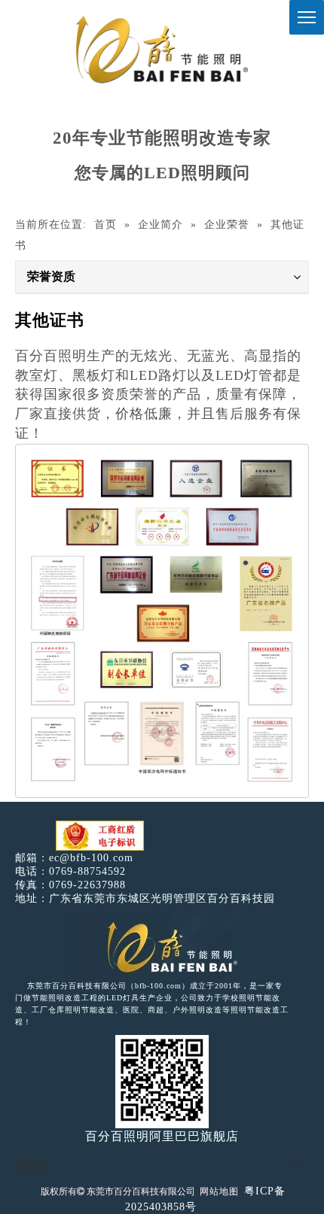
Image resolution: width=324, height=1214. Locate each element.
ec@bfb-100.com (91, 857)
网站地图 (219, 1191)
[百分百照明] (161, 49)
